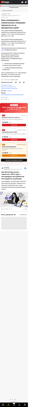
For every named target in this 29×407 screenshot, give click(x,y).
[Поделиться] (8, 99)
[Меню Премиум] (11, 2)
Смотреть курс (14, 125)
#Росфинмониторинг (6, 85)
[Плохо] (23, 82)
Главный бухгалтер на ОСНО (9, 132)
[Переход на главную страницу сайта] (5, 2)
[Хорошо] (15, 82)
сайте (2, 50)
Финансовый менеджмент (9, 146)
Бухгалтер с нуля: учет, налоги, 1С (11, 117)
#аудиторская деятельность (8, 86)
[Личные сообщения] (22, 2)
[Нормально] (19, 82)
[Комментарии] (1, 99)
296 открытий (4, 97)
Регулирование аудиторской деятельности (10, 15)
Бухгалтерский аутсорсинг (16, 169)
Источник (3, 90)
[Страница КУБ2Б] (2, 168)
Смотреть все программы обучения (14, 160)
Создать (14, 405)
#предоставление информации (9, 88)
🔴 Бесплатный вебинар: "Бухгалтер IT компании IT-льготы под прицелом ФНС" (14, 6)
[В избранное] (6, 99)
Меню (19, 405)
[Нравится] (4, 99)
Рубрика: (3, 93)
